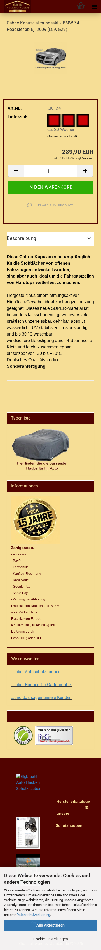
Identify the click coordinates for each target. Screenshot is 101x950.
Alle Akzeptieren (50, 925)
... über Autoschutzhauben (36, 671)
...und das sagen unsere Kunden (41, 697)
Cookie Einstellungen (50, 939)
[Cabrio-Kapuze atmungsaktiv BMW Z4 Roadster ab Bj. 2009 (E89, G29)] (50, 55)
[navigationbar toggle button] (94, 6)
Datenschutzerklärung (33, 915)
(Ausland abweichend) (62, 136)
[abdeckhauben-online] (15, 6)
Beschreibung (21, 238)
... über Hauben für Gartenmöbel (41, 684)
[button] (16, 171)
